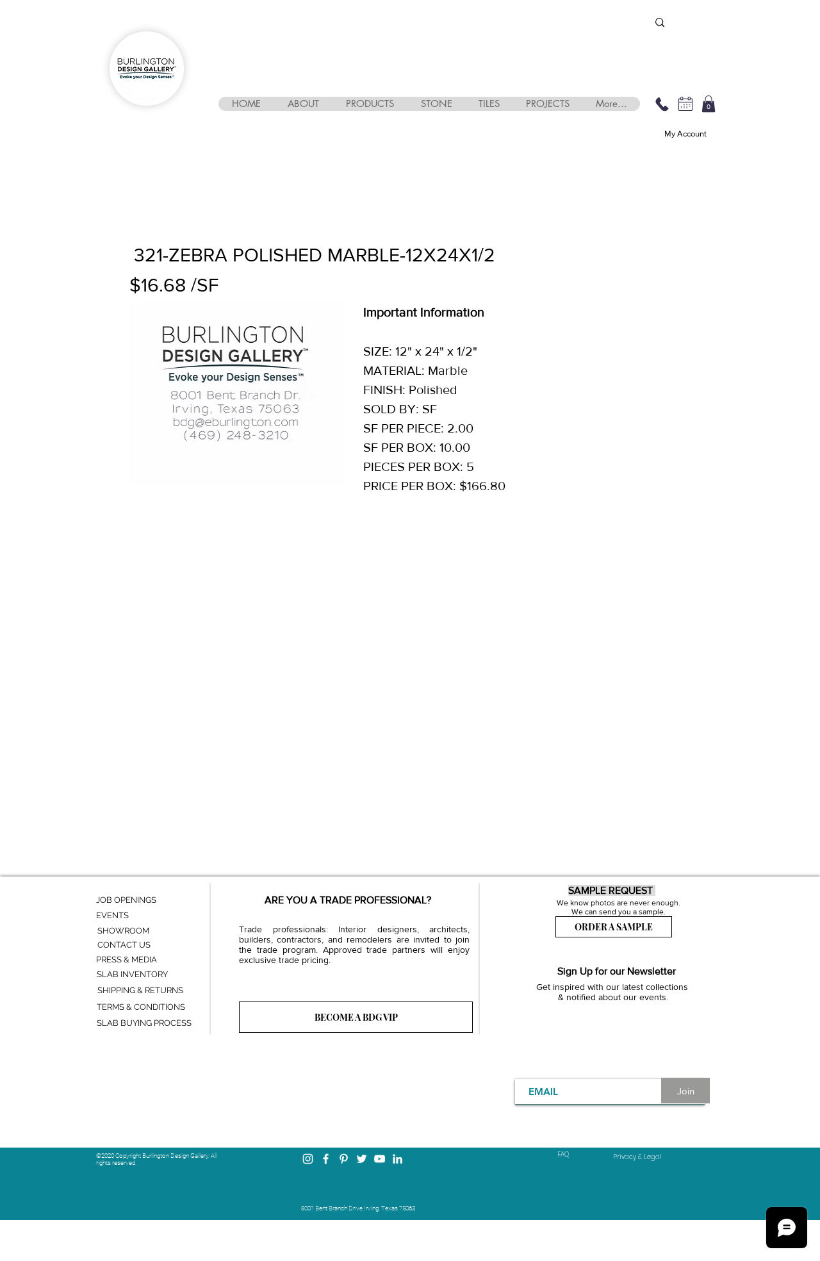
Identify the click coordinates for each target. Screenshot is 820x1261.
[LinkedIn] (397, 1159)
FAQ (563, 1154)
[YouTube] (379, 1159)
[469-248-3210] (662, 103)
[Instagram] (308, 1159)
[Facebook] (325, 1159)
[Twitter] (361, 1159)
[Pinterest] (343, 1159)
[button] (303, 104)
